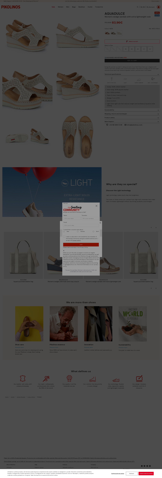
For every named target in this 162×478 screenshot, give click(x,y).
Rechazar (131, 473)
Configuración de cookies (117, 473)
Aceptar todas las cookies (146, 473)
